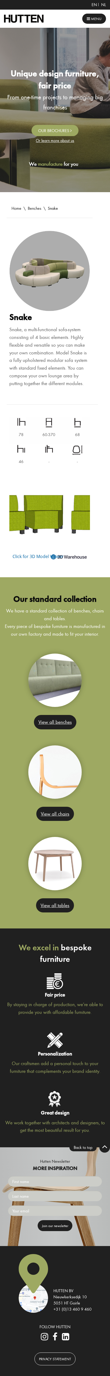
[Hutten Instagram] (44, 1338)
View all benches (55, 722)
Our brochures (54, 130)
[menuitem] (94, 4)
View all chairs (55, 813)
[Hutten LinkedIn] (65, 1338)
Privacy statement (55, 1358)
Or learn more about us (55, 140)
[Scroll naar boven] (104, 1147)
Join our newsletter (55, 1225)
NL (103, 4)
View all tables (55, 905)
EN (94, 4)
